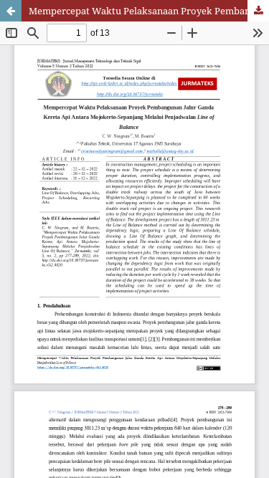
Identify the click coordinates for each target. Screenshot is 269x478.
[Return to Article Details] (11, 10)
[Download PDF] (258, 10)
